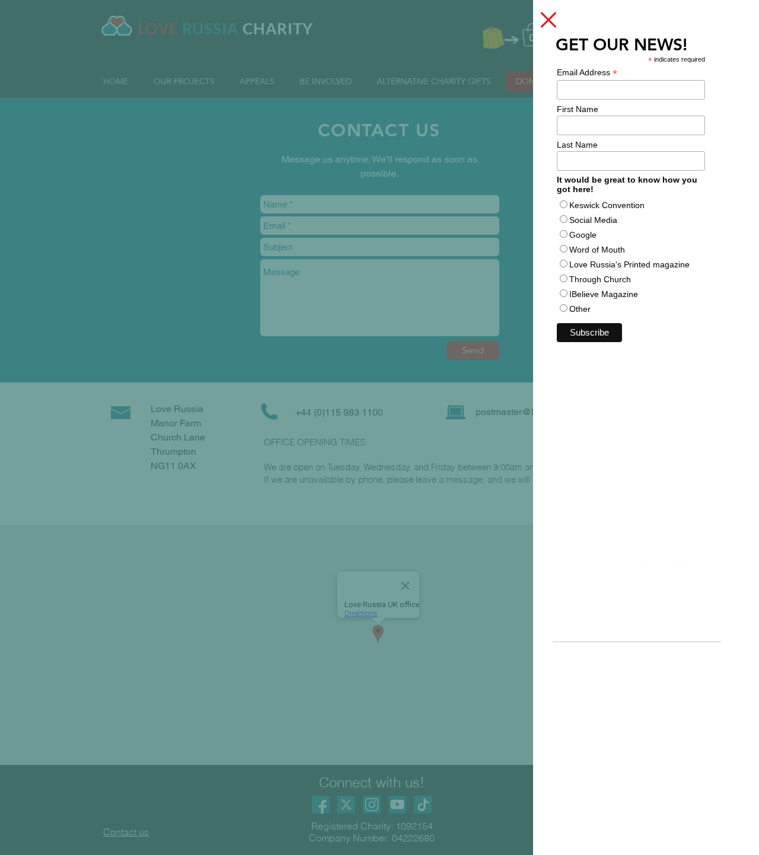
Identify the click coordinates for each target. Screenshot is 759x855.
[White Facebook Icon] (677, 568)
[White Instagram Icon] (651, 568)
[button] (548, 19)
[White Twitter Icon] (626, 568)
